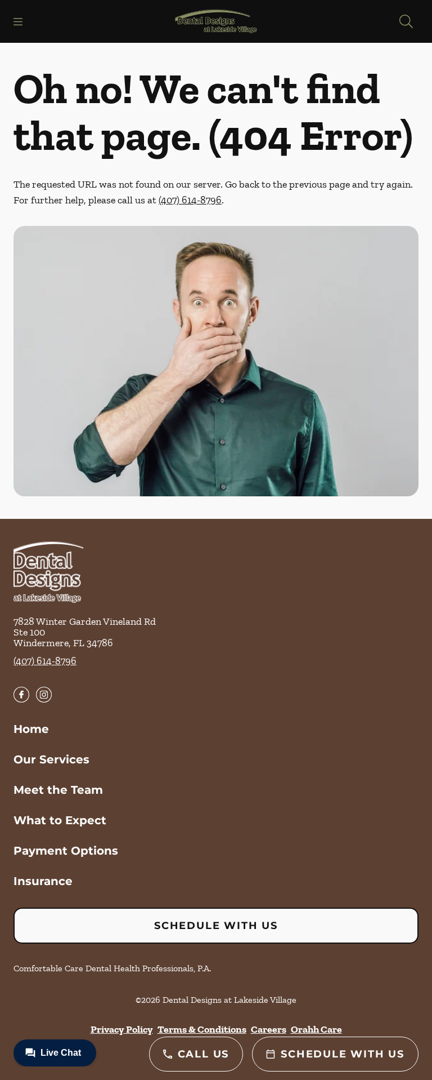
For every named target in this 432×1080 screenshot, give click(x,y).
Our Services (51, 759)
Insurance (43, 881)
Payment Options (66, 850)
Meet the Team (58, 790)
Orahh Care (316, 1029)
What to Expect (60, 820)
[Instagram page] (44, 695)
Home (31, 729)
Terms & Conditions (202, 1029)
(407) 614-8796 (190, 200)
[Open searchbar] (406, 21)
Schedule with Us (216, 925)
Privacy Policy (122, 1029)
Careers (268, 1029)
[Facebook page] (21, 695)
